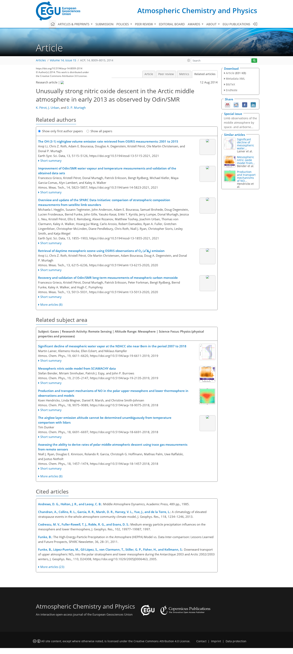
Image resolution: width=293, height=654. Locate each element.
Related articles (204, 74)
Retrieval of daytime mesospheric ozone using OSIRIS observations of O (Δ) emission (101, 250)
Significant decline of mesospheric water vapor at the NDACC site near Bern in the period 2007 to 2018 (112, 346)
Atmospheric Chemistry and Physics (197, 10)
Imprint (216, 641)
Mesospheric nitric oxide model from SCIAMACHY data (77, 368)
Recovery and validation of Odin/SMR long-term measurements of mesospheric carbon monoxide (108, 278)
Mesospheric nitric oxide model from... (246, 160)
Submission (104, 24)
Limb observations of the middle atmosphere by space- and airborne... (240, 122)
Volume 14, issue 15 (63, 60)
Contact (201, 641)
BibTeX (230, 84)
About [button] (211, 24)
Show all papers (101, 131)
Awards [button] (194, 24)
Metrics (184, 74)
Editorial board (172, 24)
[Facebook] (244, 104)
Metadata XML (235, 78)
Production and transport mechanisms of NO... (246, 176)
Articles (41, 60)
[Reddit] (236, 104)
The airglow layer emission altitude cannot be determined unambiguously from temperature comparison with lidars (104, 420)
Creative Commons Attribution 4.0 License (162, 641)
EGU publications (236, 24)
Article (149, 74)
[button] (188, 60)
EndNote (231, 90)
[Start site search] (254, 60)
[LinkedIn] (253, 104)
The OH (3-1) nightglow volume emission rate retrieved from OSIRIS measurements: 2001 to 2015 (108, 141)
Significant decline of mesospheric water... (245, 143)
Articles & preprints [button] (74, 24)
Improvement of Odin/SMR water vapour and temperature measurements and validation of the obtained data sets (107, 170)
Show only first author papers (62, 131)
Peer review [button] (144, 24)
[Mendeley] (227, 104)
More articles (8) (51, 304)
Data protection (236, 641)
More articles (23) (52, 567)
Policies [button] (123, 24)
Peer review (166, 74)
